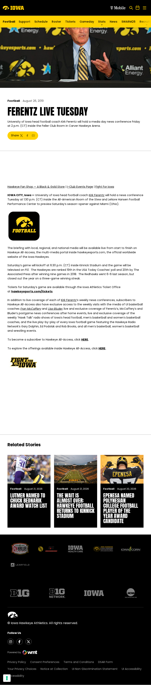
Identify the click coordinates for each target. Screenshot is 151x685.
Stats (102, 22)
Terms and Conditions (79, 662)
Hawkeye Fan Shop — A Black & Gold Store (36, 187)
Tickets (70, 23)
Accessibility (15, 676)
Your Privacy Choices (21, 669)
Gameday (87, 22)
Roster (56, 22)
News (113, 22)
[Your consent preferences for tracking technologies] (7, 678)
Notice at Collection (54, 669)
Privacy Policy (16, 662)
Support (24, 22)
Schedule (41, 22)
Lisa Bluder (55, 309)
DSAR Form (105, 662)
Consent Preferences (44, 662)
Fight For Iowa (104, 187)
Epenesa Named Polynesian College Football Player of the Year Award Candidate (120, 508)
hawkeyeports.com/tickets (31, 291)
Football (13, 101)
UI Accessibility (132, 669)
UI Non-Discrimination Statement (95, 669)
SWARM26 (128, 22)
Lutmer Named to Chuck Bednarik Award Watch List (28, 500)
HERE (84, 340)
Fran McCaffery (30, 309)
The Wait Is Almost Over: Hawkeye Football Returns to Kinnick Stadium (75, 505)
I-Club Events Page (80, 187)
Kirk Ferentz (96, 195)
